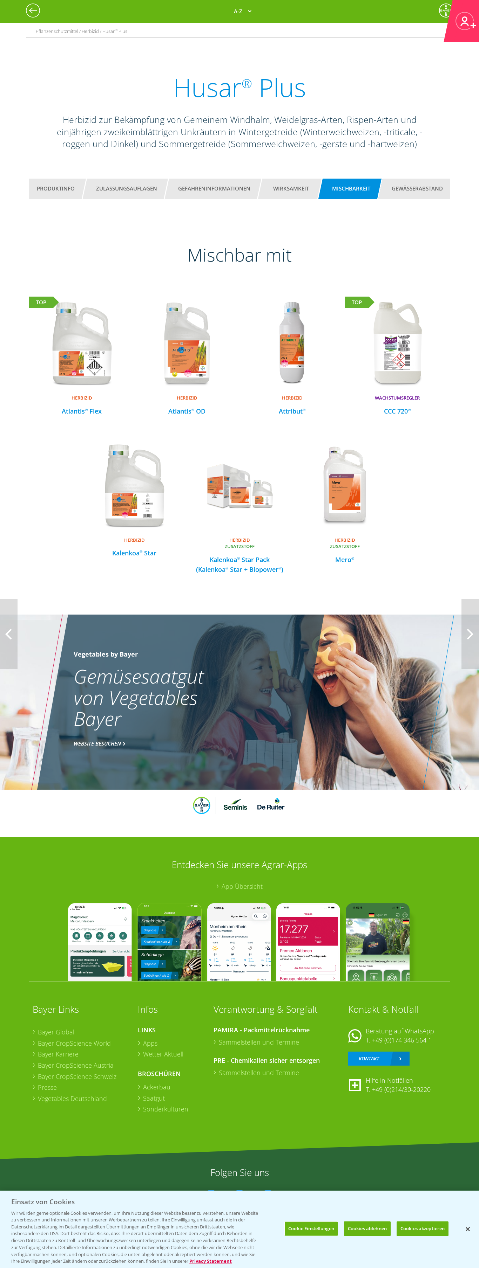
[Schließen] (467, 1229)
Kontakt (369, 1058)
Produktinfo (56, 188)
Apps (150, 1043)
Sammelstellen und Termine (259, 1042)
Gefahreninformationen (214, 188)
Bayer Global (56, 1032)
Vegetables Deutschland (72, 1098)
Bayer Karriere (58, 1054)
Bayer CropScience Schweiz (77, 1076)
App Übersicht (242, 886)
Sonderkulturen (165, 1109)
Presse (47, 1087)
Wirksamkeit (291, 188)
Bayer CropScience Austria (76, 1065)
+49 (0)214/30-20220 (401, 1089)
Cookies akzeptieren (422, 1228)
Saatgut (154, 1098)
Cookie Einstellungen (311, 1228)
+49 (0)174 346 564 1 (402, 1040)
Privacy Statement (210, 1260)
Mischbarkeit (351, 188)
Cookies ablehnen (367, 1228)
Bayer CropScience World (74, 1043)
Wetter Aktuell (163, 1054)
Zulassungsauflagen (126, 188)
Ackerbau (156, 1087)
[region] (239, 1229)
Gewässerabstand (417, 188)
